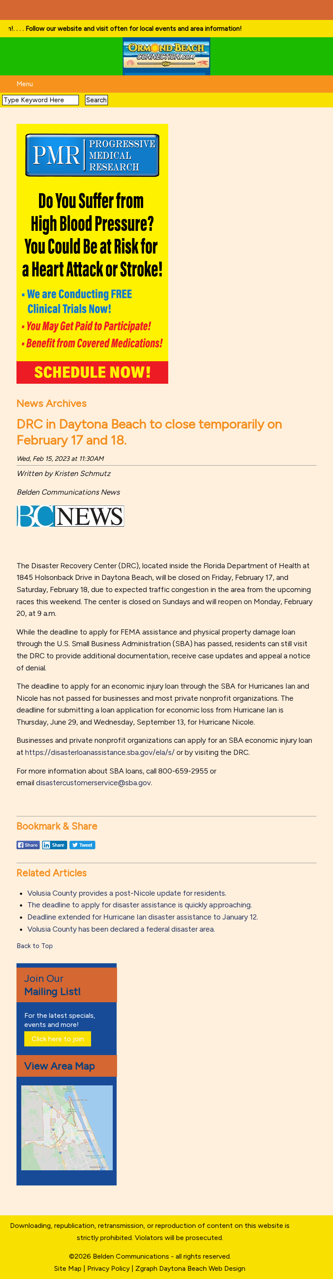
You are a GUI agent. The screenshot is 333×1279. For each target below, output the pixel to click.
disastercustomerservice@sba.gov (93, 782)
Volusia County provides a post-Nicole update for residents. (126, 893)
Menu (24, 84)
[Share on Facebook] (28, 849)
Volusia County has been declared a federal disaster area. (121, 929)
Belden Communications (132, 1256)
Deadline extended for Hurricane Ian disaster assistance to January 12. (142, 917)
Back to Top (34, 946)
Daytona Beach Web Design (202, 1268)
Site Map (68, 1268)
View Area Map (59, 1065)
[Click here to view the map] (68, 1168)
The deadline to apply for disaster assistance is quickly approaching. (139, 904)
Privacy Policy (108, 1268)
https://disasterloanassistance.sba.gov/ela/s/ (100, 752)
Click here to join (58, 1039)
